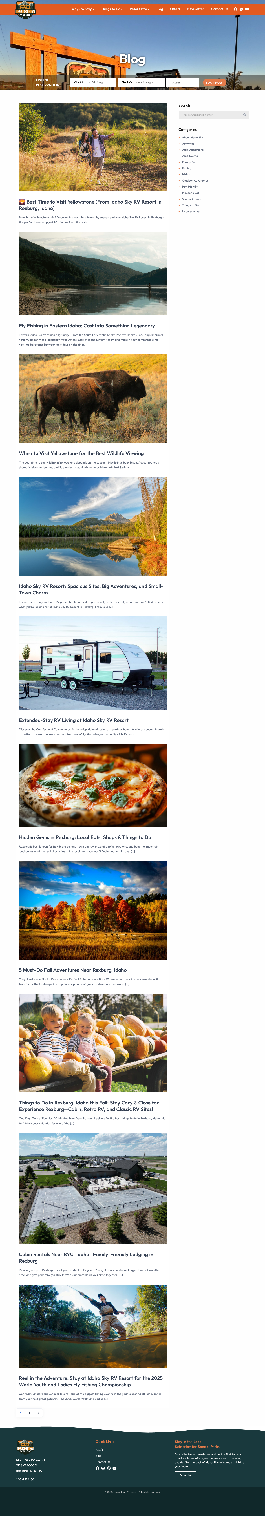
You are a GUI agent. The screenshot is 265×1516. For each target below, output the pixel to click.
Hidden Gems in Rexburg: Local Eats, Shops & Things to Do (85, 837)
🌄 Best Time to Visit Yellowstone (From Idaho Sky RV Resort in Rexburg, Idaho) (90, 204)
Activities (188, 143)
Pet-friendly (190, 186)
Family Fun (189, 162)
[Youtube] (247, 9)
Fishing (186, 168)
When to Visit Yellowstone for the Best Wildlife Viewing (81, 453)
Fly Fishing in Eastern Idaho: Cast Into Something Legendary (87, 325)
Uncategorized (191, 211)
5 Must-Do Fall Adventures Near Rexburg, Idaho (73, 970)
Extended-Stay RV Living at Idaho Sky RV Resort (74, 720)
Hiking (186, 174)
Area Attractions (193, 149)
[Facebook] (235, 9)
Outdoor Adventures (195, 180)
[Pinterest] (109, 1468)
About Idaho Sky (192, 137)
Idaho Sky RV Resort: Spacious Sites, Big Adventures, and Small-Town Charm (91, 589)
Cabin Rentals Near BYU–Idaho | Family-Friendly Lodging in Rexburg (86, 1257)
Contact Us (219, 9)
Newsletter (195, 9)
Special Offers (191, 199)
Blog (159, 9)
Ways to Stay (81, 9)
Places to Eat (190, 192)
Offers (175, 9)
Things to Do (190, 205)
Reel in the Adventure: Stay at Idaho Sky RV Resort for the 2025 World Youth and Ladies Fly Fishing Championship (90, 1381)
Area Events (190, 156)
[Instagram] (241, 9)
